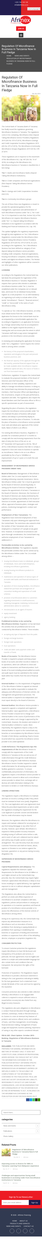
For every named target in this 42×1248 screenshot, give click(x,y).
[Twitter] (31, 1100)
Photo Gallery (8, 1136)
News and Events (22, 56)
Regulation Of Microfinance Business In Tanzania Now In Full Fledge (20, 61)
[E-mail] (36, 1100)
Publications (20, 1131)
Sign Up (34, 1202)
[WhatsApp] (33, 1100)
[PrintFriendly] (39, 1100)
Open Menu (21, 35)
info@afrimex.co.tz (21, 5)
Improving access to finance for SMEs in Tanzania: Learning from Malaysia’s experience (20, 1165)
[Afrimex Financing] (21, 20)
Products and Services (20, 1223)
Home (8, 56)
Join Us (21, 28)
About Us (24, 1221)
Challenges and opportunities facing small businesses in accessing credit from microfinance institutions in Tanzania (21, 1177)
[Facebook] (27, 1100)
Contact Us (29, 1226)
